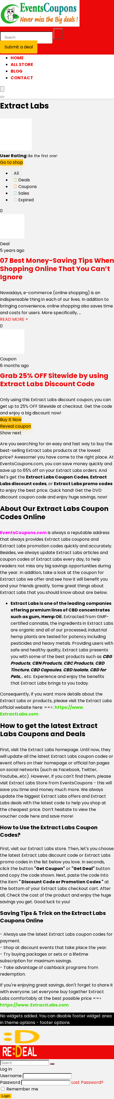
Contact (22, 78)
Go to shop (11, 162)
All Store (22, 64)
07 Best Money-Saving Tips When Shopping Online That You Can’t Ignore (57, 269)
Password (10, 1082)
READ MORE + (14, 319)
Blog (17, 71)
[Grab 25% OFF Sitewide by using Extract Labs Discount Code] (12, 352)
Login (6, 1096)
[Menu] (2, 89)
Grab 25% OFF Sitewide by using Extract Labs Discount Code (54, 380)
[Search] (58, 33)
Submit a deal (19, 47)
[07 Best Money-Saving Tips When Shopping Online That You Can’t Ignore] (12, 237)
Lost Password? (87, 1082)
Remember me (21, 1089)
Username (11, 1076)
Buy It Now (10, 420)
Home (17, 58)
